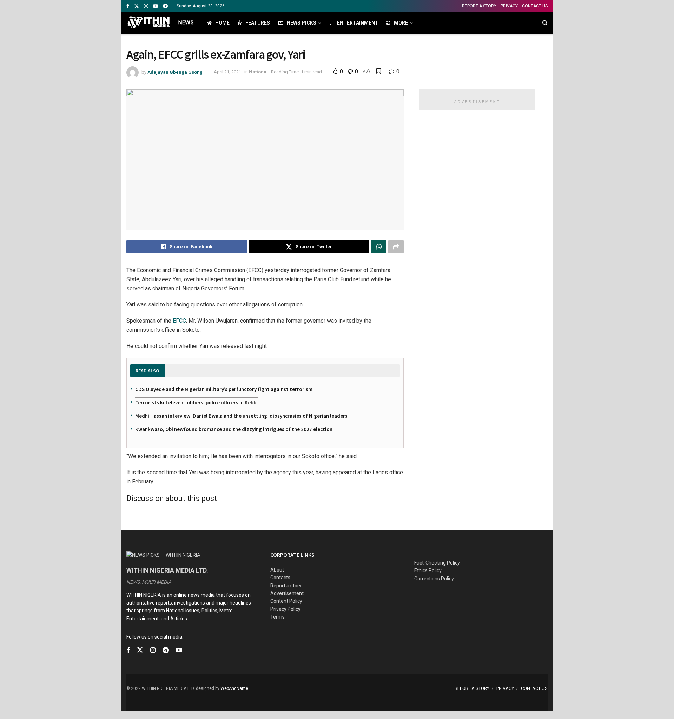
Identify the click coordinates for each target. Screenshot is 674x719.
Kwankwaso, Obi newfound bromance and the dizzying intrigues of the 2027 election (233, 429)
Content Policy (286, 601)
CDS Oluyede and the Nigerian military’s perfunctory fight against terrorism (223, 389)
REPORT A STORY (479, 6)
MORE (401, 23)
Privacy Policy (285, 609)
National (258, 71)
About (277, 570)
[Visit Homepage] (160, 23)
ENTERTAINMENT (357, 23)
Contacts (280, 577)
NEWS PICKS (301, 23)
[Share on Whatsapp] (378, 246)
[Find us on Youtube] (155, 6)
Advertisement (287, 593)
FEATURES (257, 23)
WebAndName (234, 688)
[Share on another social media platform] (396, 246)
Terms (277, 617)
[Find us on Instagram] (146, 6)
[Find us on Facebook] (127, 6)
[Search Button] (545, 23)
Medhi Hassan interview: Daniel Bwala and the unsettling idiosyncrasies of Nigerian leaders (241, 416)
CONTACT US (535, 6)
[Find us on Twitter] (136, 6)
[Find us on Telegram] (165, 6)
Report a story (286, 585)
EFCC (179, 320)
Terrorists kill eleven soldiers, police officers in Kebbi (196, 402)
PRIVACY (509, 6)
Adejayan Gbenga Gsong (175, 71)
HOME (222, 23)
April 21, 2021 (227, 71)
